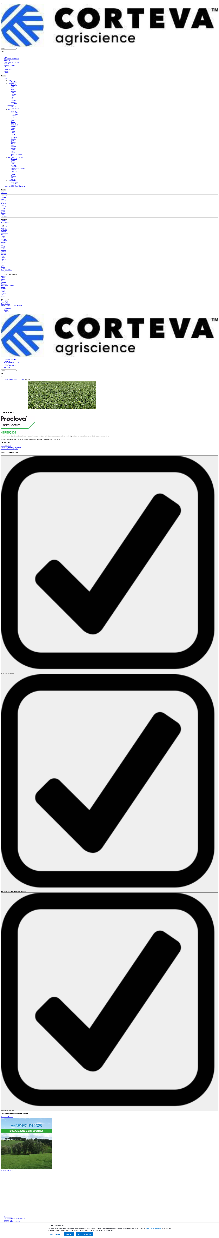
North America (12, 180)
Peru (12, 177)
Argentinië (14, 159)
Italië (12, 129)
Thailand (13, 100)
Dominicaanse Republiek (18, 168)
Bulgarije (13, 115)
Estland (13, 120)
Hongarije (13, 126)
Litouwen (13, 134)
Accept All (69, 1234)
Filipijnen (13, 88)
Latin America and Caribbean (15, 157)
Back (5, 57)
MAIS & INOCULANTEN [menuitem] (11, 62)
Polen (12, 140)
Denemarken (14, 117)
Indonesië (13, 91)
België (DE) (14, 114)
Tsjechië (13, 151)
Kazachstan (14, 94)
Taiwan (13, 99)
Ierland (13, 128)
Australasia (11, 105)
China (12, 86)
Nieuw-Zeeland (15, 108)
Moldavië (13, 135)
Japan (12, 92)
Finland (13, 122)
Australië (13, 106)
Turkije (13, 152)
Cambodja (14, 85)
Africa (9, 80)
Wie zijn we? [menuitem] (7, 66)
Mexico (13, 172)
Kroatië (13, 131)
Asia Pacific (11, 83)
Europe (9, 109)
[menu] (1, 3)
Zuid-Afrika (14, 82)
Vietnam (13, 102)
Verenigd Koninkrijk (16, 154)
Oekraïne (13, 139)
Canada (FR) (14, 183)
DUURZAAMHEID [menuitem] (10, 65)
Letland (13, 132)
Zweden (13, 156)
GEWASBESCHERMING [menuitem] (11, 59)
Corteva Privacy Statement (153, 1228)
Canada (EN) (14, 182)
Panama (13, 174)
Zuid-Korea (14, 103)
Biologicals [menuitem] (7, 60)
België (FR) (14, 111)
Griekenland (14, 125)
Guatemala (14, 171)
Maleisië (13, 95)
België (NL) (14, 112)
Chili (12, 163)
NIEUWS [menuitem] (6, 63)
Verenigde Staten (15, 185)
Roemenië (13, 143)
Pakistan (13, 97)
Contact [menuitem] (6, 71)
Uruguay (13, 179)
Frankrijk (13, 123)
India (12, 89)
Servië (12, 145)
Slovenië (13, 146)
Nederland (14, 137)
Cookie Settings (55, 1234)
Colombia (13, 165)
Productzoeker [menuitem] (8, 69)
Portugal (13, 142)
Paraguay (13, 176)
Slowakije (13, 148)
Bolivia (13, 160)
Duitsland (13, 119)
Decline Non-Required (84, 1234)
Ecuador (13, 169)
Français (3, 75)
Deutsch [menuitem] (6, 72)
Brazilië (13, 162)
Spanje (13, 149)
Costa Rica (14, 166)
